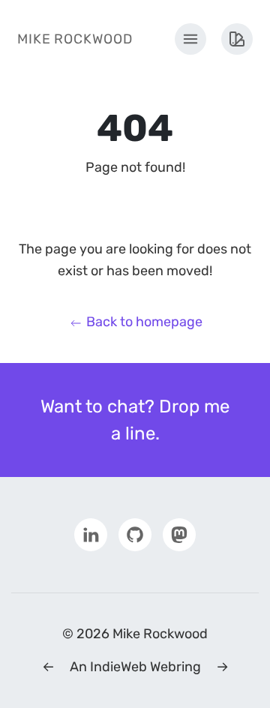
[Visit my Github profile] (135, 534)
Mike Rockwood (75, 39)
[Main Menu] (190, 39)
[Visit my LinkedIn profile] (90, 534)
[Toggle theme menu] (237, 39)
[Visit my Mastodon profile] (179, 534)
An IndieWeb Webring (135, 666)
